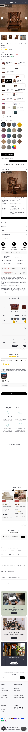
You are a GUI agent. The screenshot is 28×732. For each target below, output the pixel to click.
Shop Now (15, 345)
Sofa (24, 272)
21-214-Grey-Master (14, 124)
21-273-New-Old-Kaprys (14, 136)
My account (16, 699)
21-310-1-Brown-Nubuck (14, 141)
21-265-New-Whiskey (19, 130)
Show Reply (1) (5, 385)
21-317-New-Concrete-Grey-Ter (9, 147)
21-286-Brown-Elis (3, 141)
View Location (14, 663)
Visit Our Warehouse (5, 699)
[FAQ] (14, 599)
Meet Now (14, 638)
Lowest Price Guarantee (18, 695)
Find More (14, 612)
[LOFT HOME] (14, 2)
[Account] (22, 2)
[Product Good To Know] (14, 195)
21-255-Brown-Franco (3, 130)
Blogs (2, 693)
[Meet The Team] (14, 624)
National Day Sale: (8, 268)
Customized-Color (14, 147)
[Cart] (25, 2)
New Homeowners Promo (19, 697)
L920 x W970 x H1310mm (7, 154)
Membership (16, 688)
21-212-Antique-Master (9, 124)
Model (2, 59)
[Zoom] (14, 18)
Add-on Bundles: (8, 272)
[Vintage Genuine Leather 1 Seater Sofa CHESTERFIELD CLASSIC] (14, 305)
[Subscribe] (22, 677)
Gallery (2, 688)
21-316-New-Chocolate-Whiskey (19, 141)
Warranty (15, 693)
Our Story (3, 686)
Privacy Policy (12, 729)
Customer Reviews (5, 690)
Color (7, 120)
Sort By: (16, 360)
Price (2, 52)
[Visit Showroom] (14, 649)
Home (2, 42)
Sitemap (18, 729)
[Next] (26, 18)
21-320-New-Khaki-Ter (3, 147)
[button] (5, 380)
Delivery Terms (17, 690)
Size (2, 152)
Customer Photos (4, 692)
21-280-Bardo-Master (3, 136)
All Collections (4, 700)
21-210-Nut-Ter (14, 130)
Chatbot (19, 550)
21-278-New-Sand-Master (19, 136)
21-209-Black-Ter (3, 124)
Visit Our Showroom (5, 697)
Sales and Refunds (17, 692)
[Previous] (2, 18)
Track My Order (17, 686)
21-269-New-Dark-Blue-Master (9, 136)
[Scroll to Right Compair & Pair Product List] (23, 349)
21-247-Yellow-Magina (19, 124)
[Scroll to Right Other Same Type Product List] (25, 524)
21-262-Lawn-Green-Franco (9, 130)
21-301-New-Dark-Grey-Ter (9, 141)
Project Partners (4, 695)
